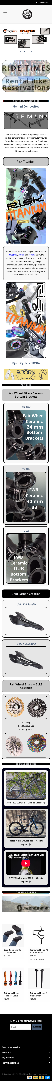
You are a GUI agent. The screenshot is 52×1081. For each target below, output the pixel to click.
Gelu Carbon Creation (26, 594)
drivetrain (12, 254)
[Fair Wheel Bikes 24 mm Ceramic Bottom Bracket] (26, 435)
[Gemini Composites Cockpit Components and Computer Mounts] (26, 120)
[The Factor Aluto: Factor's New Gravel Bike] (26, 824)
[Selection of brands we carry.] (26, 904)
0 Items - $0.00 (44, 2)
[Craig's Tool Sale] (26, 38)
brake (21, 254)
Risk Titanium (26, 161)
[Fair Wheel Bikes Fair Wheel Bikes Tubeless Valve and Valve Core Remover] (13, 978)
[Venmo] (47, 1077)
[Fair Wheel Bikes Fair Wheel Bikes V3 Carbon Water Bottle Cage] (39, 935)
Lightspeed (43, 1074)
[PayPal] (35, 1077)
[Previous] (7, 39)
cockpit (31, 254)
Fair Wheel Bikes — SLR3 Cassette (26, 686)
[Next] (45, 39)
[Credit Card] (29, 1077)
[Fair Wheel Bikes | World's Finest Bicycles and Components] (31, 14)
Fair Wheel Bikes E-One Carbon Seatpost (38, 994)
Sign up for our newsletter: (26, 1020)
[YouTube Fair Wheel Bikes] (26, 1035)
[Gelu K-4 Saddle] (26, 621)
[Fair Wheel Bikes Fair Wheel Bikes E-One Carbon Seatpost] (39, 978)
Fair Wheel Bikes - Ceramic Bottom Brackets (26, 395)
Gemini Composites (26, 106)
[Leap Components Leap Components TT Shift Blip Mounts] (13, 935)
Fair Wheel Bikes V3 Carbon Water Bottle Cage (39, 951)
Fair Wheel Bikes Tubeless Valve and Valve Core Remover (11, 994)
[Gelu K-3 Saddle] (26, 660)
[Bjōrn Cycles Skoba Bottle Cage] (26, 374)
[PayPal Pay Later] (41, 1077)
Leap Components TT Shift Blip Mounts (12, 951)
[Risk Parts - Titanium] (26, 320)
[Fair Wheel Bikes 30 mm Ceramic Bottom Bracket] (26, 497)
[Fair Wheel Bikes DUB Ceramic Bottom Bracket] (26, 558)
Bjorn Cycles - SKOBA (26, 363)
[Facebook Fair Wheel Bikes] (21, 1035)
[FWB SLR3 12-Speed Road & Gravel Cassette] (26, 707)
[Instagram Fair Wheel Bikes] (31, 1035)
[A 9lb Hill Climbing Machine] (26, 786)
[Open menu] (5, 13)
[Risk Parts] (26, 206)
